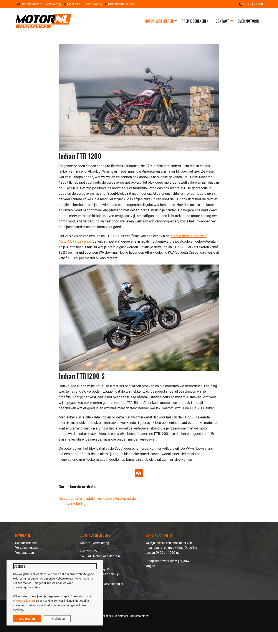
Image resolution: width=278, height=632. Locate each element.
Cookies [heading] (19, 566)
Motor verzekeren (158, 21)
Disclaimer (120, 616)
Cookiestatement (139, 616)
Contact (222, 21)
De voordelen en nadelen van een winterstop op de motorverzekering (97, 501)
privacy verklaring (24, 600)
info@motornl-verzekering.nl (103, 584)
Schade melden (26, 543)
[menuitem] (159, 21)
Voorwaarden (24, 552)
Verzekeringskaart (28, 547)
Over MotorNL (248, 21)
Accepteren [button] (27, 618)
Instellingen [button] (57, 618)
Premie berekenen (195, 21)
